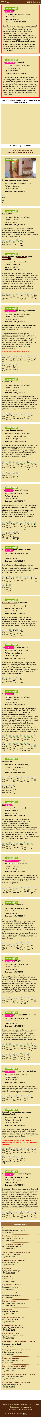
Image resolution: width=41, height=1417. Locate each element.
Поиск (4, 2)
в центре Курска (16, 608)
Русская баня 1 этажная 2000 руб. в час (19, 1015)
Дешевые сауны (16, 1407)
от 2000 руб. (14, 267)
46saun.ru (9, 1414)
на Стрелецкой (16, 1120)
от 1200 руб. (14, 19)
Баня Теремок (7, 1228)
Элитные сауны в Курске (11, 1404)
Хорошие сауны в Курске (30, 1404)
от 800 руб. (13, 1023)
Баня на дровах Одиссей (11, 1333)
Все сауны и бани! (20, 1224)
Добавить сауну (33, 2)
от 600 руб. (13, 611)
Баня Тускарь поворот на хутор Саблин (19, 1071)
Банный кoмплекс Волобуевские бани (18, 311)
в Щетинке (14, 496)
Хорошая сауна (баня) (22, 14)
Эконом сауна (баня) (21, 863)
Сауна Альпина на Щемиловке (13, 1293)
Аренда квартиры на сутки (23, 183)
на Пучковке (15, 219)
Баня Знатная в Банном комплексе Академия (18, 1342)
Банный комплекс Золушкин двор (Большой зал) (16, 1113)
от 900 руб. (13, 813)
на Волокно (15, 186)
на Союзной (15, 68)
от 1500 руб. (14, 869)
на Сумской (15, 17)
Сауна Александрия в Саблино (15, 490)
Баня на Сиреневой (10, 382)
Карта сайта (27, 1407)
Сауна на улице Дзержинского (15, 602)
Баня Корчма (7, 1309)
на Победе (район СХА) (19, 436)
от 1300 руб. (14, 655)
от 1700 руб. (14, 770)
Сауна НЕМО (7, 214)
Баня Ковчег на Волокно (12, 905)
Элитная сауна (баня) (22, 65)
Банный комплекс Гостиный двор (16, 550)
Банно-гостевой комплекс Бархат (16, 1174)
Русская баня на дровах (12, 430)
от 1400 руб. (14, 71)
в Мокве (13, 556)
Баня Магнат (7, 761)
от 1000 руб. (14, 188)
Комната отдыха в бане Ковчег (15, 180)
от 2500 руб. (14, 1122)
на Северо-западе (17, 317)
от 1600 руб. (14, 439)
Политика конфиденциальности (20, 1409)
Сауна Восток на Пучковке (11, 1285)
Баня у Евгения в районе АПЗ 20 (14, 1366)
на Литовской (15, 264)
